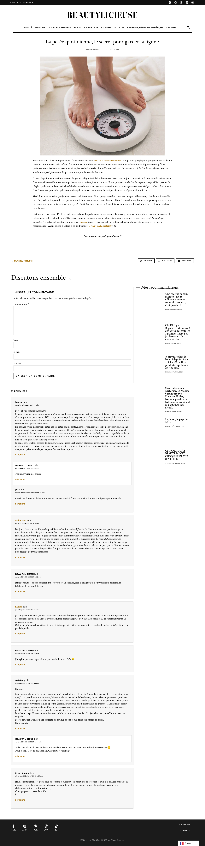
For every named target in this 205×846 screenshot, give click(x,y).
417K (13, 830)
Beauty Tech (91, 27)
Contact (185, 830)
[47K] (35, 826)
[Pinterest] (187, 2)
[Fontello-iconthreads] (181, 2)
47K (36, 830)
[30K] (46, 826)
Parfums (40, 27)
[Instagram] (175, 2)
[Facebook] (169, 2)
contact (28, 2)
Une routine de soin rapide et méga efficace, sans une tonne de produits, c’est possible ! (176, 299)
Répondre (20, 455)
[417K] (13, 826)
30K (46, 830)
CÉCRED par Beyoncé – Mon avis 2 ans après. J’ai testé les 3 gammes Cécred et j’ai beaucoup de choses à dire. (177, 332)
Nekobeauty (21, 520)
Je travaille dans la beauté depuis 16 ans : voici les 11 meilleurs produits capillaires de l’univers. (177, 362)
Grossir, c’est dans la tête (100, 226)
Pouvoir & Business (60, 27)
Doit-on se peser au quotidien (107, 160)
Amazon (83, 222)
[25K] (56, 826)
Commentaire (21, 304)
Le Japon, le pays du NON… (176, 421)
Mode (77, 27)
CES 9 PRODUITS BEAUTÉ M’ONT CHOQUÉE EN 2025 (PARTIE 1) (176, 455)
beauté (18, 261)
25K (56, 830)
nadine (18, 606)
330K (24, 830)
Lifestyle (171, 27)
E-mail (17, 352)
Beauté (28, 27)
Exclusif (106, 27)
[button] (188, 27)
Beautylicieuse (25, 465)
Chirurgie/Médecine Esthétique (145, 27)
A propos (15, 2)
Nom (16, 340)
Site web (18, 363)
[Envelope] (192, 2)
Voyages (119, 27)
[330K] (24, 826)
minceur (28, 261)
